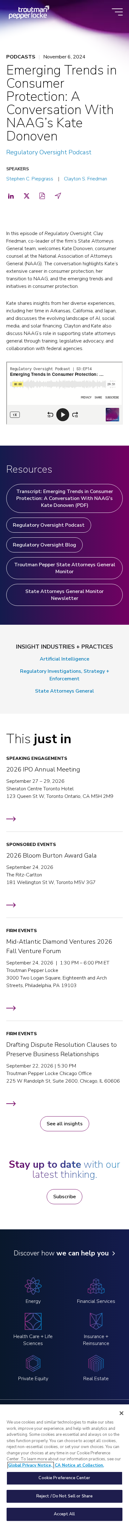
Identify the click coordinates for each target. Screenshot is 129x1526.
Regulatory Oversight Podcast (48, 152)
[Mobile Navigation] (117, 12)
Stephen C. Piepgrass (29, 178)
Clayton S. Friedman (85, 178)
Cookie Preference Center (64, 1478)
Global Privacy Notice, (30, 1465)
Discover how (61, 1253)
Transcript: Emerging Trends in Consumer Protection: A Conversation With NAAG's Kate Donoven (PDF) (64, 498)
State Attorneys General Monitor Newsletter (64, 595)
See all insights (65, 1123)
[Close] (121, 1413)
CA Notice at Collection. (79, 1465)
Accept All (64, 1514)
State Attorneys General (64, 691)
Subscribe (64, 1196)
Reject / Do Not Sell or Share (64, 1496)
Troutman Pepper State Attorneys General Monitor (64, 568)
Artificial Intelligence (64, 659)
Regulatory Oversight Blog (44, 544)
